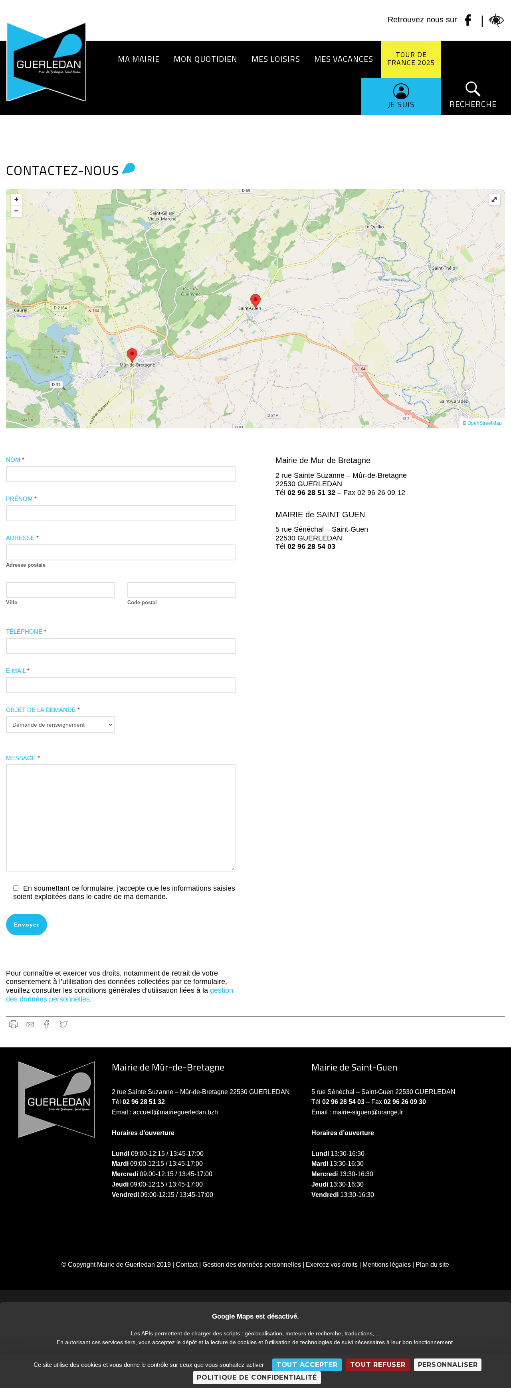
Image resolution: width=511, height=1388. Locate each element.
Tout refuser (378, 1364)
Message (23, 758)
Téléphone (26, 631)
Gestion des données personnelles (251, 1264)
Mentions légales (386, 1264)
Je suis (401, 104)
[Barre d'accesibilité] (496, 20)
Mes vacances (343, 59)
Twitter (63, 1024)
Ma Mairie (139, 59)
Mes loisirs (276, 59)
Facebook (47, 1024)
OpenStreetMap (484, 423)
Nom (15, 459)
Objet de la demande (43, 709)
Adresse (22, 537)
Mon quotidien (206, 59)
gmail (30, 1024)
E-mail (18, 670)
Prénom (21, 498)
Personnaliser (448, 1364)
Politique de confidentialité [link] (257, 1377)
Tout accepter (307, 1364)
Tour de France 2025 (411, 58)
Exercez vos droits (332, 1264)
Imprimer (13, 1024)
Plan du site (432, 1264)
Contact (187, 1264)
